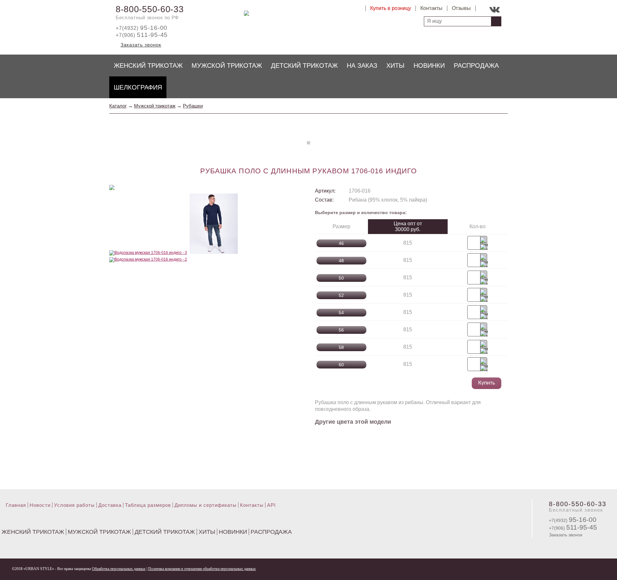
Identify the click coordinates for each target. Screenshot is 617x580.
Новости (40, 505)
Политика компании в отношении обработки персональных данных (202, 569)
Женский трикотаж (148, 65)
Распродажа (476, 65)
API (271, 505)
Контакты (431, 8)
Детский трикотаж (304, 65)
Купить (486, 383)
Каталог (118, 105)
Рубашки (193, 105)
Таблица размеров (148, 505)
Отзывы (461, 8)
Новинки (429, 65)
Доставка (109, 505)
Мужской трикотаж (227, 65)
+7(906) (142, 35)
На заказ (362, 65)
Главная (16, 505)
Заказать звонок (141, 45)
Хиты (395, 65)
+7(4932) (141, 28)
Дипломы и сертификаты (205, 505)
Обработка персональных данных (119, 569)
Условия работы (74, 505)
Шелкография (138, 87)
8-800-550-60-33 (150, 9)
